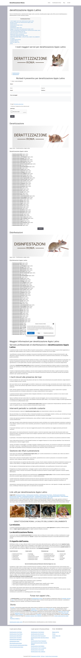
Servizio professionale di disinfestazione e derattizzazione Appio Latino (25, 30)
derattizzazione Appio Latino (16, 622)
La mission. (12, 38)
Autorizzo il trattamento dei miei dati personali (20, 106)
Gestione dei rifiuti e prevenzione (17, 34)
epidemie (34, 608)
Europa (12, 607)
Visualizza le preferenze (48, 333)
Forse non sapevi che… (15, 42)
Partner (54, 637)
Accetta (30, 333)
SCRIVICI (40, 228)
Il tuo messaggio (14, 95)
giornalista (27, 615)
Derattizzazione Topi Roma (16, 496)
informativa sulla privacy (18, 104)
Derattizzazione (13, 23)
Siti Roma (43, 656)
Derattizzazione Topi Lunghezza (38, 651)
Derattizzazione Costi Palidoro (37, 646)
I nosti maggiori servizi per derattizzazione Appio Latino (22, 21)
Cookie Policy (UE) (56, 635)
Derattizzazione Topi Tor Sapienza (38, 647)
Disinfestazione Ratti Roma (28, 496)
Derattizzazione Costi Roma (32, 495)
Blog (64, 2)
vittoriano (32, 615)
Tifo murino (51, 608)
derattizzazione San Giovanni (37, 634)
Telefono (43, 90)
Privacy (53, 634)
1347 (65, 611)
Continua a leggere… (15, 618)
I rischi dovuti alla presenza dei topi (17, 31)
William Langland (19, 614)
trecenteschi (17, 613)
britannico (39, 614)
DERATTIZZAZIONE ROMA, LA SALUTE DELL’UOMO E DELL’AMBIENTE (25, 36)
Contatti (68, 2)
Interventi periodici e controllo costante (18, 32)
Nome (11, 88)
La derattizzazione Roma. (15, 39)
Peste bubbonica (43, 608)
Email (11, 90)
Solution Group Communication (51, 656)
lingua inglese (34, 610)
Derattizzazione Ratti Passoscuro (38, 635)
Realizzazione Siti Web (35, 656)
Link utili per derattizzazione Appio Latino (19, 35)
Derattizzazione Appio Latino (16, 25)
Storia (11, 43)
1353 (67, 611)
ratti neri (69, 598)
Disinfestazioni (13, 26)
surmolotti (64, 598)
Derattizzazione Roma (17, 3)
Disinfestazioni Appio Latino (16, 27)
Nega (39, 333)
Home (49, 2)
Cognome (43, 88)
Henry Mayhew (38, 615)
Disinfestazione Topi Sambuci (37, 632)
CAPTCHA (12, 108)
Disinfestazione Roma (14, 641)
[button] (53, 323)
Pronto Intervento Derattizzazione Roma (18, 645)
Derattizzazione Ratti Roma (59, 495)
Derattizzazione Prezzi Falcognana (38, 641)
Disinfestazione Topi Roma (41, 496)
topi (13, 599)
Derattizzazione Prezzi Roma (45, 495)
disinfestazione (35, 598)
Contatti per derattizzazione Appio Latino (43, 497)
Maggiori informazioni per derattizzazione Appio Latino (21, 29)
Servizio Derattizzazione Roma (27, 497)
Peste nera (60, 611)
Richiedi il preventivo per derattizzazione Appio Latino (21, 22)
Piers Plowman (65, 613)
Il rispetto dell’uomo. (14, 40)
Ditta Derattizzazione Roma (54, 496)
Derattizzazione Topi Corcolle (37, 649)
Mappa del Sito (55, 632)
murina (40, 598)
